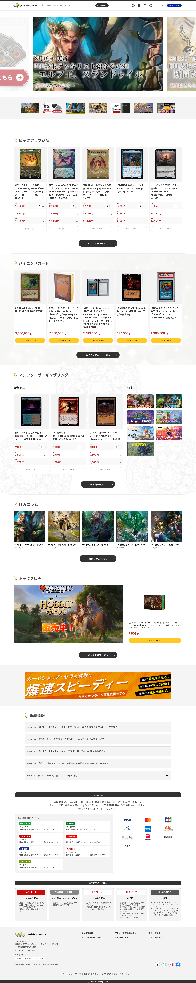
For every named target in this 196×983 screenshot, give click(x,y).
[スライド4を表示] (98, 108)
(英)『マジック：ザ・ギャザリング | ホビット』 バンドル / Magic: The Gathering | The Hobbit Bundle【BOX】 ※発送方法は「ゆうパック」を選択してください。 (155, 625)
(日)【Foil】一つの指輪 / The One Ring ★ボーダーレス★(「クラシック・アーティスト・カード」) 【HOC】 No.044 (29, 192)
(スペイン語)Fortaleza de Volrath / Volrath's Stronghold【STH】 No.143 (105, 435)
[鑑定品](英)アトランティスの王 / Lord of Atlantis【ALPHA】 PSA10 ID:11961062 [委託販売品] (165, 312)
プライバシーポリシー (123, 974)
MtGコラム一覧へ (98, 558)
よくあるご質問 (122, 937)
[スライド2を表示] (52, 108)
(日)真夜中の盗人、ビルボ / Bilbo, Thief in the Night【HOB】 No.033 (131, 188)
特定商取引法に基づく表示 (87, 974)
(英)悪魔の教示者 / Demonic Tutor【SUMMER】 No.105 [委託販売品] (131, 311)
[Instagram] (171, 964)
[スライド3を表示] (75, 108)
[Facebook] (178, 964)
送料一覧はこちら (136, 913)
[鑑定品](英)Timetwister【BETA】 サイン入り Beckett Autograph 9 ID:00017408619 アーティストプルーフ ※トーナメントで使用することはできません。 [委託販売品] (97, 317)
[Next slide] (189, 54)
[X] (157, 964)
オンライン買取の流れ (91, 937)
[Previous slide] (6, 54)
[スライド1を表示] (30, 108)
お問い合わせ (154, 932)
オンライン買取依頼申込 (126, 932)
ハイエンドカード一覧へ (98, 355)
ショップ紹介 (154, 937)
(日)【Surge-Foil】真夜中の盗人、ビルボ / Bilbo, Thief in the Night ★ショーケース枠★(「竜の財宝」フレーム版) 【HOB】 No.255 (64, 192)
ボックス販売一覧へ (98, 655)
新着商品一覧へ (98, 484)
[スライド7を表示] (166, 108)
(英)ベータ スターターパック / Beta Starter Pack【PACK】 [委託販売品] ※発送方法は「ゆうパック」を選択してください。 (63, 314)
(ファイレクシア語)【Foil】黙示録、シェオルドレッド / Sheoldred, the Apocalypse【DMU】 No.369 (165, 192)
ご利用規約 (106, 974)
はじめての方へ (88, 932)
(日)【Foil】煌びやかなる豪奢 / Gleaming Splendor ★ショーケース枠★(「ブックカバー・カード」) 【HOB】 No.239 (97, 192)
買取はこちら (174, 5)
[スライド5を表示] (120, 108)
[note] (164, 964)
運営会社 (66, 974)
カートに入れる (30, 229)
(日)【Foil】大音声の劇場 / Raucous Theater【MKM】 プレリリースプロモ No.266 (31, 435)
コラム (160, 5)
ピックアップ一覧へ (98, 243)
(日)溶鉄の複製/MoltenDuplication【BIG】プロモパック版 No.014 (68, 435)
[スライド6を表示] (143, 108)
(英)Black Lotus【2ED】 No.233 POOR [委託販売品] (29, 309)
